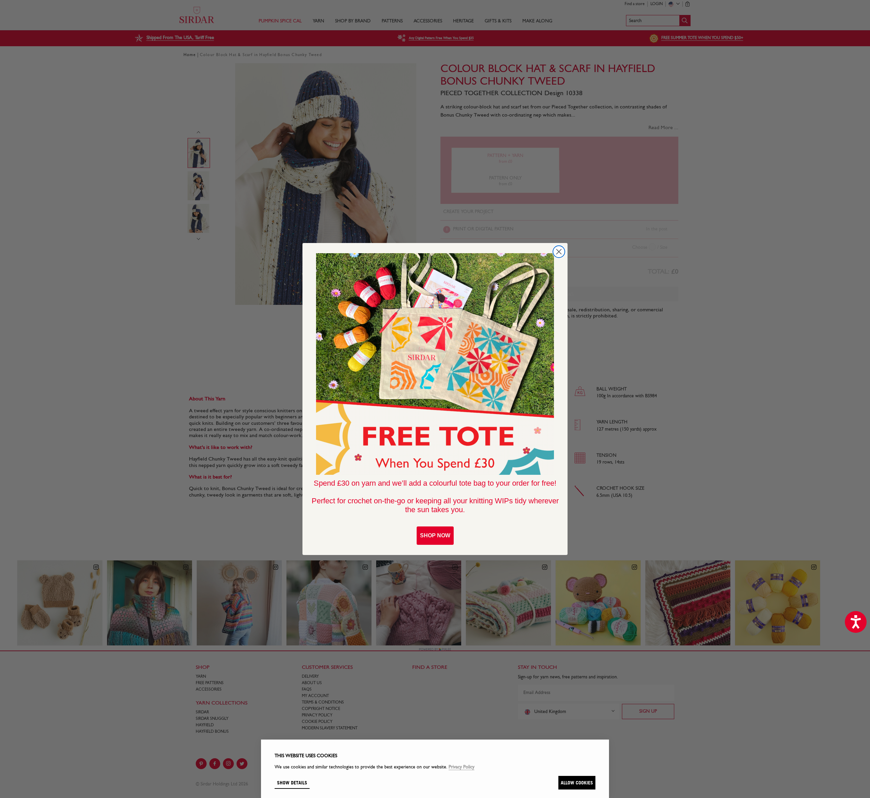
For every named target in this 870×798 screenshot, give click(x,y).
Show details (292, 782)
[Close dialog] (559, 252)
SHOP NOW (435, 535)
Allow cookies (577, 782)
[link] (435, 364)
